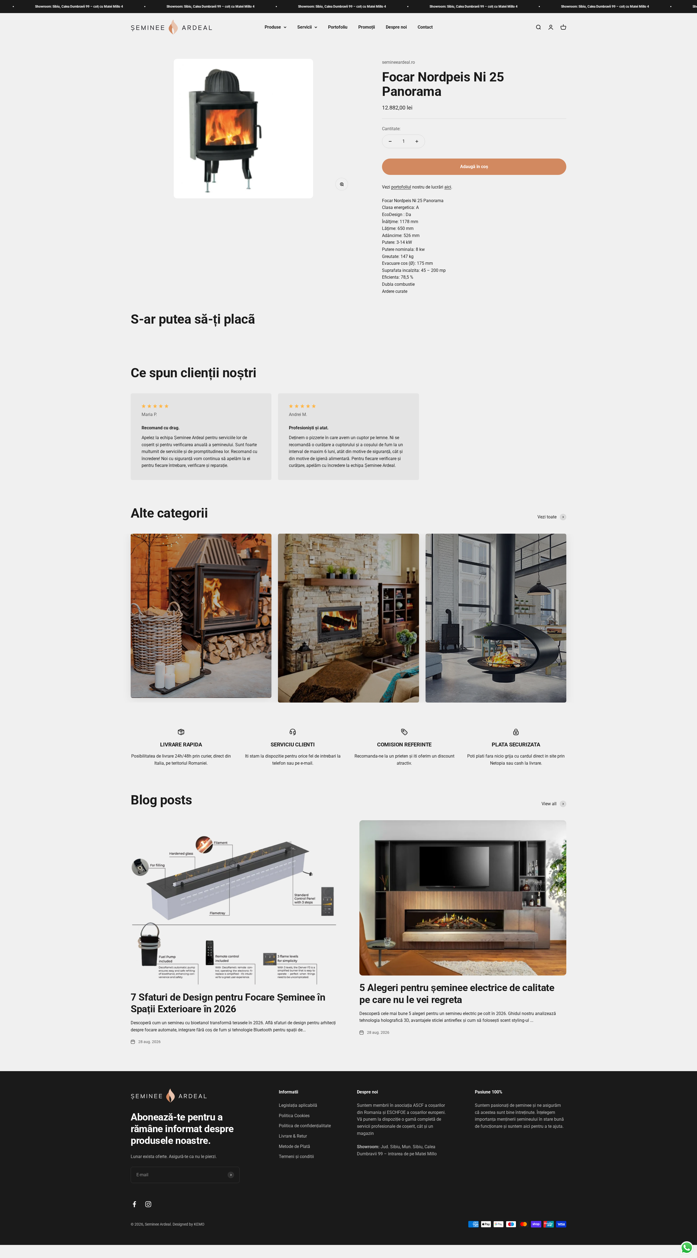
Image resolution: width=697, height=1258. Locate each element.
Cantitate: (391, 128)
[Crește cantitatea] (417, 141)
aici (447, 187)
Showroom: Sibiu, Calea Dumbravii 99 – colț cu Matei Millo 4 (117, 6)
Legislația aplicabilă (298, 1105)
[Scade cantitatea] (390, 141)
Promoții (366, 27)
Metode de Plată (294, 1146)
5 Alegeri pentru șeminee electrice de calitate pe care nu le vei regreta (456, 993)
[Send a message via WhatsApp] (686, 1247)
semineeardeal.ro (398, 62)
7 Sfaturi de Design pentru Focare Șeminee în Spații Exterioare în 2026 (228, 1003)
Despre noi (396, 27)
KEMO (199, 1224)
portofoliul (401, 187)
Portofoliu (337, 27)
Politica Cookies (294, 1115)
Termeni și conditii (296, 1156)
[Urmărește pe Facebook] (134, 1204)
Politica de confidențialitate (305, 1125)
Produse (273, 27)
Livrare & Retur (293, 1136)
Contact (425, 27)
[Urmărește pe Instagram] (148, 1204)
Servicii (304, 27)
